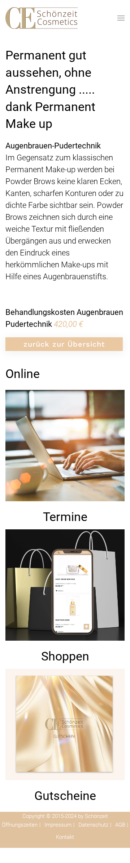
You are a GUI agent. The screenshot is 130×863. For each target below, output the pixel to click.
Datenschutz (94, 825)
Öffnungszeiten (20, 825)
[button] (121, 18)
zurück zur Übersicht (64, 344)
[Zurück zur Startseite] (41, 18)
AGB (121, 825)
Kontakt (65, 837)
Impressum (58, 825)
